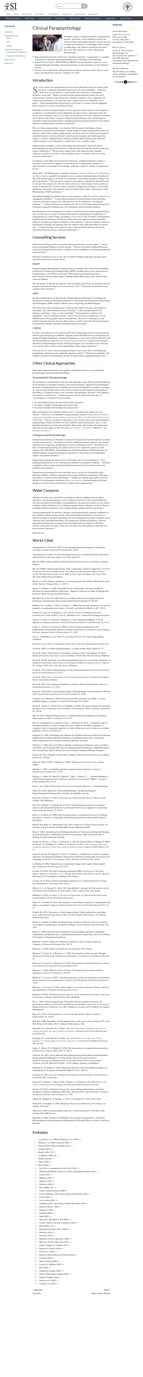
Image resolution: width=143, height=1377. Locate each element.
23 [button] (50, 312)
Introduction (9, 32)
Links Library (40, 14)
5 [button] (96, 141)
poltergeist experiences (41, 430)
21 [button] (55, 288)
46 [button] (55, 528)
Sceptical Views (125, 18)
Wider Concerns (10, 59)
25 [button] (42, 315)
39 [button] (93, 444)
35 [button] (81, 427)
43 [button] (54, 467)
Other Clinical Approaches (13, 49)
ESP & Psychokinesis (13, 18)
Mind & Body (29, 18)
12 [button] (53, 198)
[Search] (84, 6)
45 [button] (93, 482)
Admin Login (93, 14)
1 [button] (96, 89)
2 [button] (51, 95)
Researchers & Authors (93, 18)
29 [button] (107, 355)
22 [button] (76, 310)
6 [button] (51, 150)
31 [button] (56, 395)
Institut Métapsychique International (72, 340)
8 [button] (39, 168)
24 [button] (74, 312)
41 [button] (100, 459)
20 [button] (80, 286)
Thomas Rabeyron (77, 216)
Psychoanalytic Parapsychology (16, 52)
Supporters (66, 14)
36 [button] (91, 427)
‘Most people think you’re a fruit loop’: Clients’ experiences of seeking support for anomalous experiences (67, 1039)
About (16, 14)
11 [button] (63, 191)
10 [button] (49, 180)
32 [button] (74, 411)
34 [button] (43, 419)
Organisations (110, 18)
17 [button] (100, 244)
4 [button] (66, 130)
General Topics (75, 18)
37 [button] (101, 427)
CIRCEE (9, 46)
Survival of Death (45, 18)
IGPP (8, 42)
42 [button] (100, 462)
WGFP (8, 38)
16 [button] (79, 229)
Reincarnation (60, 18)
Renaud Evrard (93, 196)
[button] (21, 18)
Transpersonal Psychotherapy (15, 56)
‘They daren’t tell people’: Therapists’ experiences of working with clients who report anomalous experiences (69, 1029)
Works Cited (9, 63)
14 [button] (84, 221)
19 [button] (47, 252)
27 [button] (97, 345)
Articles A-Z (27, 14)
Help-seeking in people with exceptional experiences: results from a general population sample (70, 845)
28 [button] (84, 353)
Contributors (53, 14)
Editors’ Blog (80, 14)
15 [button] (37, 227)
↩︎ (80, 1139)
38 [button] (51, 430)
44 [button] (69, 477)
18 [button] (72, 246)
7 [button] (53, 156)
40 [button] (60, 455)
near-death (86, 427)
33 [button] (40, 414)
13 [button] (42, 204)
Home (8, 14)
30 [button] (108, 389)
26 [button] (67, 315)
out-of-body (75, 427)
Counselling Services (11, 35)
